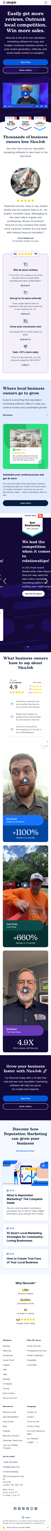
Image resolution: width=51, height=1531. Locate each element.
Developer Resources (12, 1440)
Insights (6, 1365)
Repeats (6, 1379)
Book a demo (25, 70)
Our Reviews (32, 1438)
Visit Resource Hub (25, 1151)
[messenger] (19, 1509)
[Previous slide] (5, 581)
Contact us (32, 1412)
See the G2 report (20, 594)
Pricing (6, 1388)
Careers (30, 1417)
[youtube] (32, 1509)
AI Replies (7, 1384)
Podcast (6, 1431)
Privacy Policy (33, 1426)
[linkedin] (28, 1509)
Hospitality (31, 1360)
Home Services (34, 1346)
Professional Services (36, 1351)
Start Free (25, 62)
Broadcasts (8, 1355)
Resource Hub (9, 1412)
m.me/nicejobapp (10, 1471)
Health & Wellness (35, 1355)
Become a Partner (11, 1436)
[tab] (24, 646)
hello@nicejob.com (11, 1467)
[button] (45, 2)
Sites (5, 1374)
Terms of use (33, 1421)
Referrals (7, 1351)
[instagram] (23, 1509)
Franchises (32, 1365)
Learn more (25, 503)
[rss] (36, 1509)
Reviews (6, 1346)
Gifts (5, 1369)
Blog (5, 1426)
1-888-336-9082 (10, 1462)
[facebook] (15, 1509)
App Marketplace (11, 1417)
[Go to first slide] (46, 581)
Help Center (8, 1421)
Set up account (10, 1398)
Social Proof (8, 1360)
